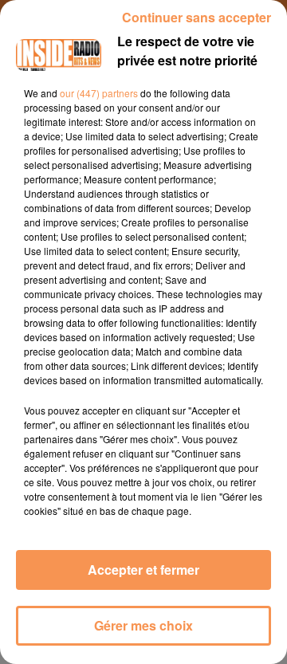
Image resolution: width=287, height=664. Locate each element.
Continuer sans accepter (196, 17)
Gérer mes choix (143, 625)
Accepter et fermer (143, 569)
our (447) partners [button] (99, 93)
